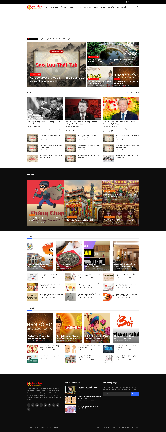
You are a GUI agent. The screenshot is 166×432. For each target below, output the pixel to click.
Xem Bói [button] (123, 7)
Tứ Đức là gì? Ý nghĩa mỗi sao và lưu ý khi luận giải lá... (51, 146)
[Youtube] (45, 405)
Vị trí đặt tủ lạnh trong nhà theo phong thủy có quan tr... (96, 265)
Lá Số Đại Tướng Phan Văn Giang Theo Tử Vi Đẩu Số (44, 123)
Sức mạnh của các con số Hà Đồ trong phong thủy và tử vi (89, 294)
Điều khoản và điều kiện (110, 427)
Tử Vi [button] (47, 7)
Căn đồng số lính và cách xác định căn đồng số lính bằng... (88, 388)
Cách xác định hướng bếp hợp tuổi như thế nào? (51, 274)
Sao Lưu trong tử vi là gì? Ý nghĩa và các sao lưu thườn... (127, 136)
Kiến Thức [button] (54, 7)
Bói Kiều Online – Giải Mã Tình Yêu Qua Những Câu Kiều (96, 337)
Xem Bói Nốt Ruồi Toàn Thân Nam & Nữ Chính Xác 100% (89, 346)
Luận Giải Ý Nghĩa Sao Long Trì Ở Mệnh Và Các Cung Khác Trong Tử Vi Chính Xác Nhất (111, 61)
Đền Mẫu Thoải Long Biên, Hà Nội (80, 220)
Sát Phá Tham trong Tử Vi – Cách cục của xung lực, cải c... (88, 156)
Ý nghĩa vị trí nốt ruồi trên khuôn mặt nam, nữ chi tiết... (89, 397)
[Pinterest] (49, 405)
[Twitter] (33, 405)
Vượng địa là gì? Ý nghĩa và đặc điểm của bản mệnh (88, 146)
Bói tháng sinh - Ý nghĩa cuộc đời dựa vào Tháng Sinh (124, 337)
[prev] (135, 39)
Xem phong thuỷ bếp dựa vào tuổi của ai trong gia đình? (89, 274)
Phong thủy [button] (73, 7)
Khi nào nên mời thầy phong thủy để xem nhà (67, 265)
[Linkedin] (53, 405)
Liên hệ (99, 427)
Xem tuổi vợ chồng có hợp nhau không (51, 356)
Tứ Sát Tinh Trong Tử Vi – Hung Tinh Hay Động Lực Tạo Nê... (50, 136)
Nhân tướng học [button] (99, 7)
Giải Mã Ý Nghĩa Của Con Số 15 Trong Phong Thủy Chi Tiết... (126, 284)
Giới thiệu (135, 427)
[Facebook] (28, 405)
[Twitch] (57, 405)
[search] (137, 7)
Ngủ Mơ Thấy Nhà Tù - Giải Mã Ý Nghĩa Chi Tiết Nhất (55, 39)
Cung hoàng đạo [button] (85, 7)
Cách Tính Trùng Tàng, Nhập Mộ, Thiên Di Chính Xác (127, 346)
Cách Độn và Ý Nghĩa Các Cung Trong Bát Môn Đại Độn (127, 356)
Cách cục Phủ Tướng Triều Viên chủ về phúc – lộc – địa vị (51, 156)
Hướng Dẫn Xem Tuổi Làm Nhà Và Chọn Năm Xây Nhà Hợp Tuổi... (89, 356)
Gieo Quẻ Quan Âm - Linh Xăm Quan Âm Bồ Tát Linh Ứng (68, 337)
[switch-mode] (137, 1)
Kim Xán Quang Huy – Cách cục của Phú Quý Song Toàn (127, 156)
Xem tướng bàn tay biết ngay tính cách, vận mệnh (88, 407)
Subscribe (135, 394)
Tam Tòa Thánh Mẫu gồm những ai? (119, 220)
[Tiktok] (41, 405)
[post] (56, 64)
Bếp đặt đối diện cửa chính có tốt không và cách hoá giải (125, 265)
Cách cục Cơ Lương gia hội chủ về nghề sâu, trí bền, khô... (127, 146)
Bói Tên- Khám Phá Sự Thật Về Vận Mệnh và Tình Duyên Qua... (50, 346)
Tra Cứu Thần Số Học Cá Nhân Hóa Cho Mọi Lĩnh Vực (126, 82)
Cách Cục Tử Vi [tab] (135, 93)
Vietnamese (130, 2)
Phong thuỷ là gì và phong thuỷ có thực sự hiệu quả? (127, 274)
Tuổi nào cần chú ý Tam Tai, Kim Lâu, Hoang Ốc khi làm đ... (40, 265)
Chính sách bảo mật (124, 427)
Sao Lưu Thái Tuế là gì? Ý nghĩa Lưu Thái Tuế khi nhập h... (88, 136)
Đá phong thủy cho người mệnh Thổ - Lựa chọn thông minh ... (89, 284)
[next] (138, 39)
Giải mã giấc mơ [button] (113, 7)
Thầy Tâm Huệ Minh (35, 84)
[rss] (28, 409)
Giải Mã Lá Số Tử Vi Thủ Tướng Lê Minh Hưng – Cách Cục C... (81, 123)
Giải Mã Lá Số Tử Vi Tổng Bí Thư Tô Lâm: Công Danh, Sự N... (119, 123)
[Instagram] (37, 405)
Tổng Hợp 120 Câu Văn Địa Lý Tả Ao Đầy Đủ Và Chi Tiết (51, 284)
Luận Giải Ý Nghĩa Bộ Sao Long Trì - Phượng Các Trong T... (99, 82)
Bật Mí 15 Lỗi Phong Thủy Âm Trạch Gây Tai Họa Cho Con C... (51, 294)
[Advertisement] (83, 24)
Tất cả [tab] (128, 93)
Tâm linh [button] (64, 7)
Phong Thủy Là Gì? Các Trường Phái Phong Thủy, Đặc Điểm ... (126, 294)
